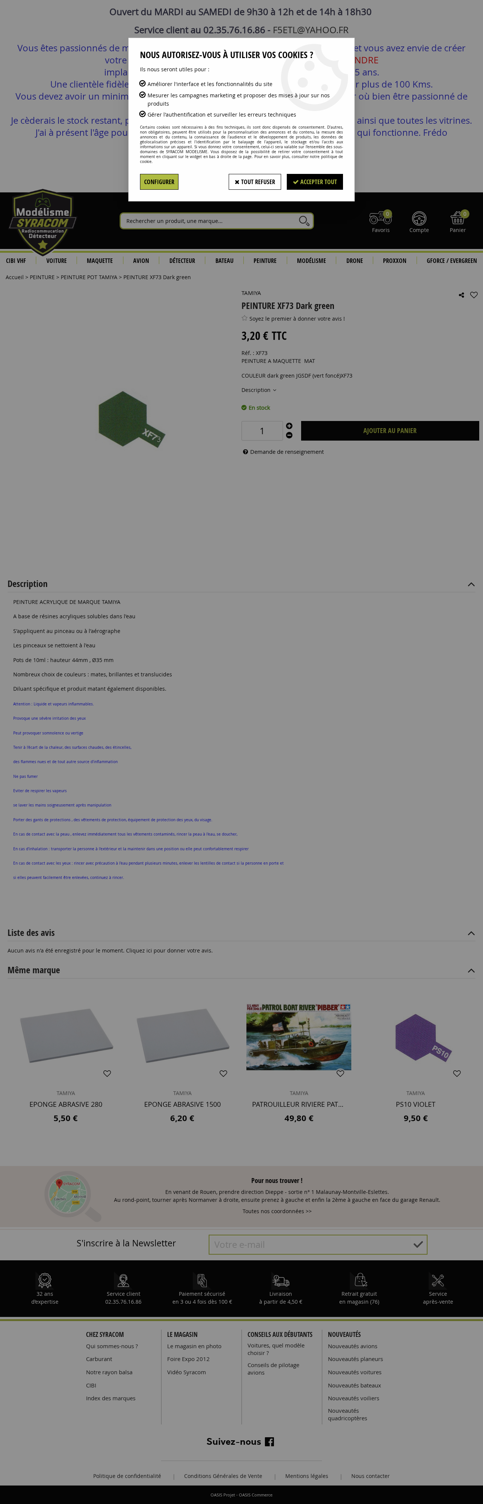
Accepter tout (318, 182)
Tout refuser (257, 182)
